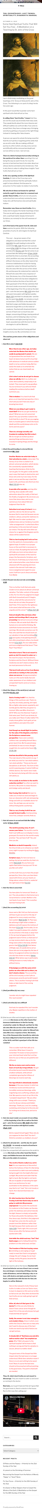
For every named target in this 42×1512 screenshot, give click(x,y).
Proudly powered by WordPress (13, 1507)
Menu (22, 6)
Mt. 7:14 (18, 246)
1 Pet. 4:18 (14, 248)
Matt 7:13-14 (14, 484)
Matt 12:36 (23, 920)
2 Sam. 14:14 (32, 253)
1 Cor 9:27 (18, 643)
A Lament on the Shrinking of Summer (17, 1470)
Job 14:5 (9, 243)
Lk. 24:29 (19, 299)
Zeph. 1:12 (10, 297)
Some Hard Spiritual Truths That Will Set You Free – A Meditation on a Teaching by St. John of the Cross (20, 27)
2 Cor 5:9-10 (22, 945)
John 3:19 (13, 1228)
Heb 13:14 (17, 863)
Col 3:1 (27, 883)
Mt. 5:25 (28, 291)
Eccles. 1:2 (20, 251)
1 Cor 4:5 (20, 928)
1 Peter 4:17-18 (33, 610)
